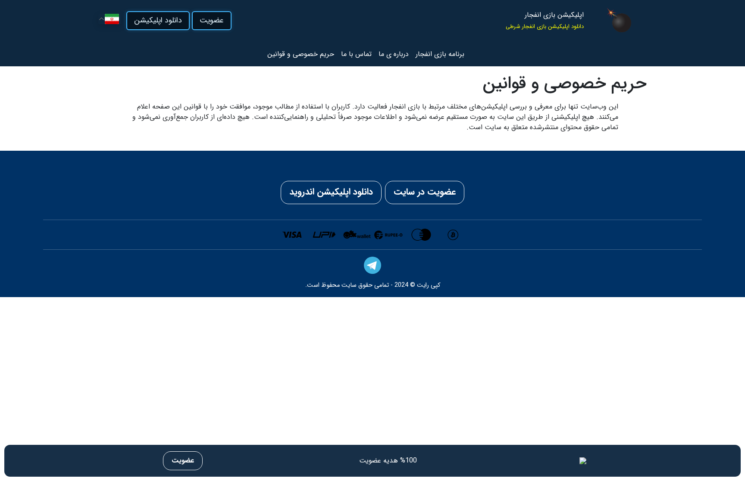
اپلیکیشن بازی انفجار (554, 15)
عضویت (212, 20)
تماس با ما (356, 54)
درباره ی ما (394, 54)
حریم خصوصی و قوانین (300, 54)
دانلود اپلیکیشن (158, 20)
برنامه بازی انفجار (440, 54)
